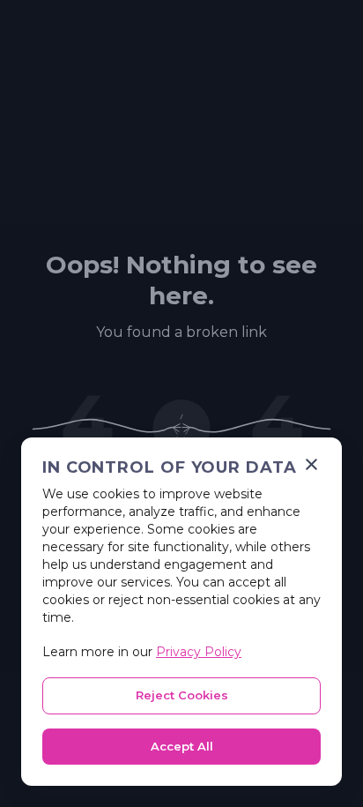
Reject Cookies (182, 695)
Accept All (182, 746)
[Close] (311, 464)
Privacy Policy (198, 652)
